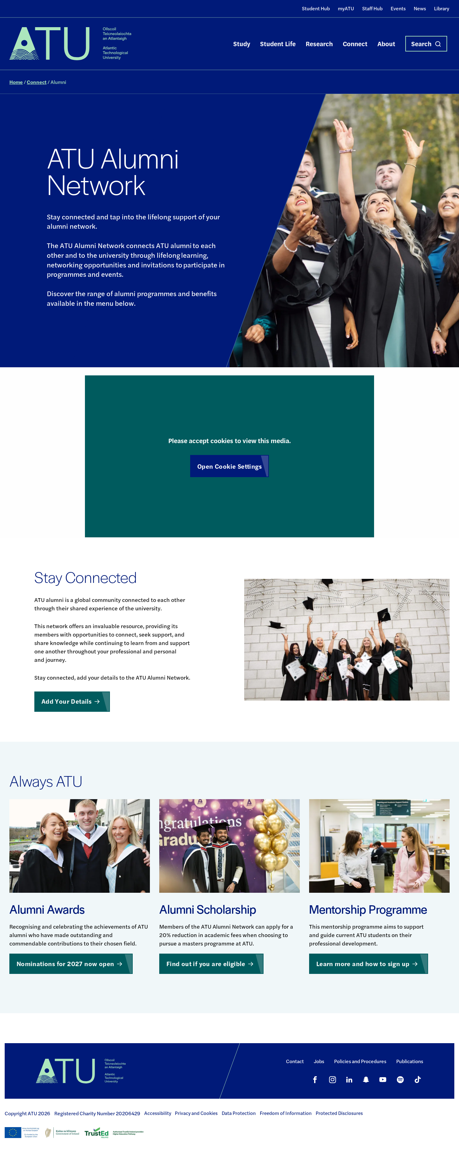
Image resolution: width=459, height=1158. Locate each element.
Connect (355, 43)
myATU (346, 8)
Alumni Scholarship (207, 909)
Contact (295, 1061)
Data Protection (239, 1113)
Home (16, 82)
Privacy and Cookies (196, 1113)
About (386, 43)
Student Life (278, 43)
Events (398, 8)
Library (441, 8)
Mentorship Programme (368, 909)
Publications (409, 1061)
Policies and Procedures (360, 1061)
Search (421, 43)
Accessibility (157, 1113)
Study (241, 43)
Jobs (319, 1061)
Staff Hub (372, 8)
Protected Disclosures (339, 1113)
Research (319, 43)
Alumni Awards (47, 909)
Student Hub (316, 8)
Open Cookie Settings (229, 466)
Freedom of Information (286, 1113)
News (420, 8)
